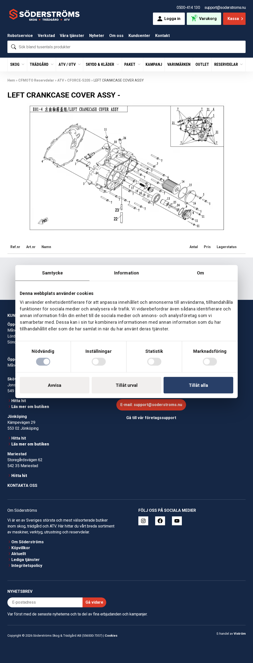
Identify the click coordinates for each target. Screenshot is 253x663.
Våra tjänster (72, 35)
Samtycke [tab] (52, 272)
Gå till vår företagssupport (151, 417)
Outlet (202, 64)
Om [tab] (200, 272)
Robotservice (20, 35)
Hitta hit (18, 400)
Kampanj (154, 64)
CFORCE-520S (78, 80)
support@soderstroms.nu (225, 7)
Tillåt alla (198, 385)
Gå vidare (94, 602)
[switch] (99, 362)
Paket (130, 64)
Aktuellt (18, 553)
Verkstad (46, 35)
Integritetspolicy (26, 565)
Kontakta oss (22, 485)
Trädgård (39, 64)
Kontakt (162, 35)
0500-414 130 (188, 7)
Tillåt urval (127, 385)
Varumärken (178, 64)
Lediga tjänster (25, 559)
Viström (240, 633)
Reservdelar (226, 64)
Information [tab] (126, 272)
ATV (60, 80)
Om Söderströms (27, 542)
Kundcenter (139, 35)
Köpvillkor (20, 547)
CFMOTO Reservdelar (36, 80)
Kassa (233, 18)
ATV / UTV (68, 64)
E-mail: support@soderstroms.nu (151, 404)
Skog (15, 64)
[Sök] (13, 47)
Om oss (116, 35)
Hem (11, 80)
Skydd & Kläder (100, 64)
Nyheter (96, 35)
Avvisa (54, 385)
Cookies (111, 635)
